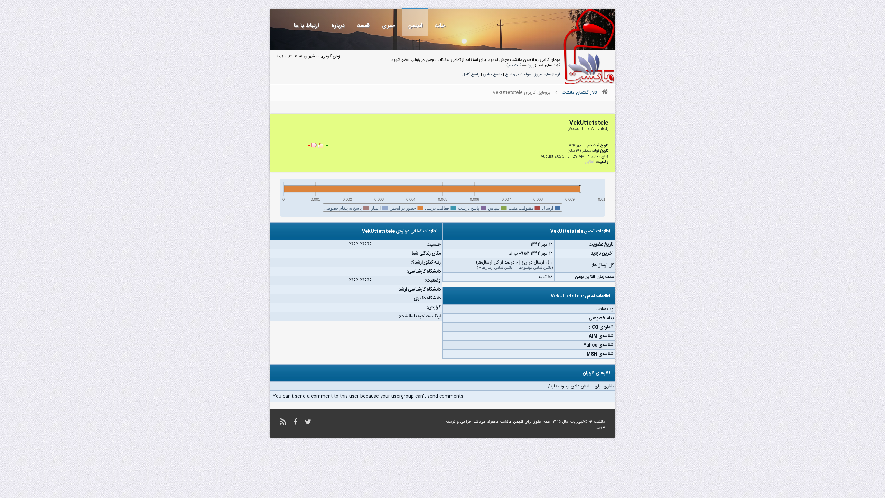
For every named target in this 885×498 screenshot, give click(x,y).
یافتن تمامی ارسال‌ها (497, 268)
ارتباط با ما (306, 25)
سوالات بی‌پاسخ (518, 74)
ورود (531, 65)
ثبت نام (514, 65)
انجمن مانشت (511, 422)
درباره (338, 25)
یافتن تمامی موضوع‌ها (534, 268)
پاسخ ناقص (492, 74)
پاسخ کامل (471, 74)
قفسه (363, 25)
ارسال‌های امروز (547, 74)
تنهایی (600, 427)
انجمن (414, 25)
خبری (388, 25)
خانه (440, 25)
